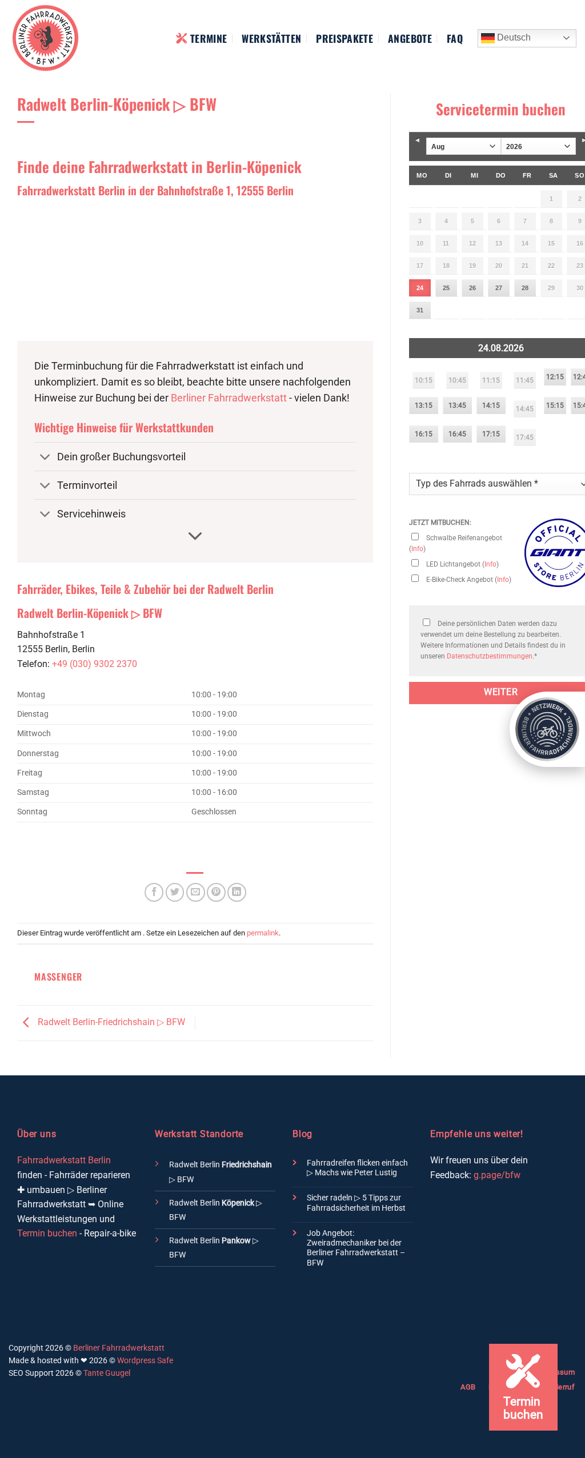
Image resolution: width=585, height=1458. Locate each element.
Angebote (410, 38)
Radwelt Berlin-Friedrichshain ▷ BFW (110, 1022)
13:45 (457, 405)
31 (419, 310)
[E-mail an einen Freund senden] (195, 892)
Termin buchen (47, 1233)
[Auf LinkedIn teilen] (236, 892)
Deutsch (513, 37)
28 (525, 287)
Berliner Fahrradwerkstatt (229, 398)
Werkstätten (271, 38)
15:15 (555, 405)
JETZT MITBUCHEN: (440, 523)
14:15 (491, 405)
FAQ (455, 38)
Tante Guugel (106, 1372)
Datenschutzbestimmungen (489, 656)
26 (472, 287)
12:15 (555, 377)
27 (498, 287)
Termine (208, 38)
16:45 (457, 434)
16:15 (423, 434)
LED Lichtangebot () (461, 564)
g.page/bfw (497, 1175)
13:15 (423, 405)
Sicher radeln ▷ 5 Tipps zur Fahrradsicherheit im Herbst (356, 1202)
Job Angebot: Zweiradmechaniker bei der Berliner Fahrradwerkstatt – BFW (356, 1248)
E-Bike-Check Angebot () (467, 580)
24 (419, 287)
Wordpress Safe (145, 1360)
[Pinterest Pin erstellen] (216, 892)
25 (446, 287)
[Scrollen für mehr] (195, 536)
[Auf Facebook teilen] (154, 892)
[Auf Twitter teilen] (175, 892)
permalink (263, 933)
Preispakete (344, 38)
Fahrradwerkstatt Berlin (64, 1160)
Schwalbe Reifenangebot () (455, 543)
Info (417, 549)
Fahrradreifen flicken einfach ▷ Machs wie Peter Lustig (357, 1168)
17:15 (491, 434)
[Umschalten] (45, 457)
